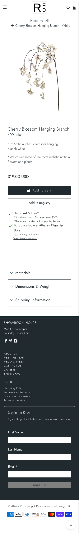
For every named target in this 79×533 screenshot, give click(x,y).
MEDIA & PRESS (14, 361)
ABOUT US (10, 353)
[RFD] (39, 7)
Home (34, 20)
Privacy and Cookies (17, 396)
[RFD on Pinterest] (10, 342)
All (47, 20)
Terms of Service (14, 400)
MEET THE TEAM (14, 357)
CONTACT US (12, 365)
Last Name (15, 449)
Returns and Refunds (17, 392)
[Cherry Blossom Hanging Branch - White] (39, 75)
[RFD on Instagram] (15, 342)
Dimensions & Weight (33, 286)
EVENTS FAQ (12, 374)
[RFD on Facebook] (6, 342)
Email (12, 466)
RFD (20, 506)
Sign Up (39, 485)
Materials (22, 273)
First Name (15, 432)
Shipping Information (32, 300)
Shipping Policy (14, 388)
